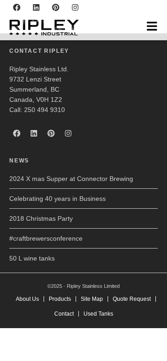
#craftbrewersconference (46, 238)
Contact (64, 314)
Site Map (92, 299)
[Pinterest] (55, 7)
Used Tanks (98, 314)
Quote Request (132, 299)
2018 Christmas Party (41, 218)
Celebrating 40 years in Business (57, 198)
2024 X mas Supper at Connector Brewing (71, 178)
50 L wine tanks (32, 258)
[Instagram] (75, 7)
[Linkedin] (36, 7)
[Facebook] (16, 7)
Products (60, 299)
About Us (27, 299)
